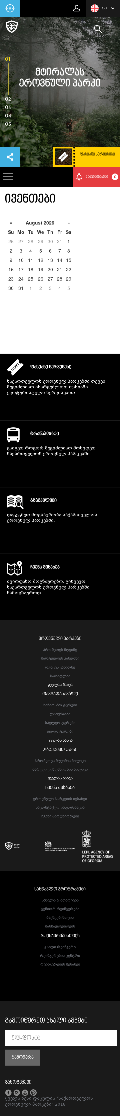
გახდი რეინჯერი (60, 947)
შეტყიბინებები (101, 177)
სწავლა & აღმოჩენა (60, 900)
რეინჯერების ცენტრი (60, 956)
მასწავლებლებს (60, 926)
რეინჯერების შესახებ (60, 964)
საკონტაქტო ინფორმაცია (60, 807)
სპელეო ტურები (60, 723)
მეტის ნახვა (60, 406)
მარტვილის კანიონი (60, 658)
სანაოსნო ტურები (60, 705)
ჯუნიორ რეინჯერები (60, 909)
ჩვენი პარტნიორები (60, 816)
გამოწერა (23, 1057)
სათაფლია (60, 676)
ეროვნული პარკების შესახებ (60, 799)
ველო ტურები (60, 731)
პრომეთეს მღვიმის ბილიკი (60, 761)
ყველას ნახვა (60, 685)
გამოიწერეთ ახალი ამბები (46, 1021)
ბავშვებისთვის (60, 917)
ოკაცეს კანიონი (60, 667)
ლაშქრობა (60, 714)
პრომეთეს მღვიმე (60, 650)
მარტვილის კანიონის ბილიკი (60, 769)
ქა (104, 8)
